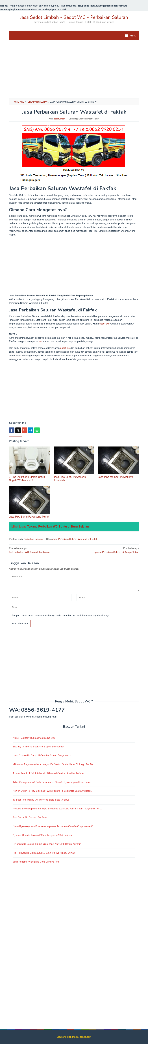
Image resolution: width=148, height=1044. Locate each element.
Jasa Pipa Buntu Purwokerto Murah (29, 516)
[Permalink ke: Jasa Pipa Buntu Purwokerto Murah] (29, 500)
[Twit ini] (18, 430)
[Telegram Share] (30, 430)
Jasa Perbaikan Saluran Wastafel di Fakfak (74, 539)
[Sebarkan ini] (11, 430)
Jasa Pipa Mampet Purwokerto (115, 477)
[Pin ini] (24, 430)
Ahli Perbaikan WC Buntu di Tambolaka (29, 550)
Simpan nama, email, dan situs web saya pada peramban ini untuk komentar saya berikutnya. (61, 615)
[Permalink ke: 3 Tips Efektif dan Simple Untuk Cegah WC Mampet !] (29, 460)
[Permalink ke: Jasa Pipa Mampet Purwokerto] (118, 460)
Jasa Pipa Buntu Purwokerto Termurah (70, 478)
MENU (133, 35)
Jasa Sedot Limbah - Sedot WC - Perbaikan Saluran (74, 17)
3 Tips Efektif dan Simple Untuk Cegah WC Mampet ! (27, 478)
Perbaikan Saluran (33, 539)
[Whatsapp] (37, 430)
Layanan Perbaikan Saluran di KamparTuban (116, 550)
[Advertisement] (74, 69)
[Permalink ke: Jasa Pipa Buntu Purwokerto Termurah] (74, 460)
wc (40, 341)
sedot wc (104, 323)
